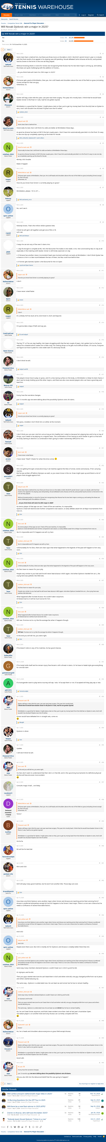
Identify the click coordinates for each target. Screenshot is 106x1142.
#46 (103, 953)
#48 (103, 1020)
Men (57, 15)
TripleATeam (96, 1121)
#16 (103, 357)
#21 (103, 448)
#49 (103, 1038)
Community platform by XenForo (53, 1140)
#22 (103, 465)
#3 (103, 94)
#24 (103, 520)
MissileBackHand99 (94, 1114)
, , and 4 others (31, 138)
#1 (103, 53)
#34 (103, 728)
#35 (103, 745)
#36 (103, 762)
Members (32, 15)
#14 (103, 322)
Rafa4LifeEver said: (23, 172)
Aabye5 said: (22, 121)
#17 (103, 374)
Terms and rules (77, 1136)
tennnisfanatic (96, 1102)
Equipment (46, 15)
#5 (103, 143)
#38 (103, 799)
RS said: (20, 1067)
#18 (103, 392)
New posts (4, 19)
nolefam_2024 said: (24, 541)
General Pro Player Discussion (29, 1096)
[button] (25, 15)
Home (100, 1136)
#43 (103, 898)
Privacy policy (87, 1136)
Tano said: (21, 524)
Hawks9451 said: (23, 1025)
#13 (103, 305)
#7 (103, 187)
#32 (103, 679)
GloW (8, 1115)
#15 (103, 340)
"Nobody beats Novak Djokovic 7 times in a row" (26, 1119)
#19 (103, 409)
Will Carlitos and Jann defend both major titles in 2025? (29, 1093)
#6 (103, 168)
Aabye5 (5, 30)
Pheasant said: (22, 700)
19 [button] (63, 38)
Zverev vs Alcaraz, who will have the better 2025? (27, 1113)
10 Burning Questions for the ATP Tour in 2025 (26, 1100)
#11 (103, 270)
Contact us (67, 1136)
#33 (103, 696)
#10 (103, 241)
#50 (103, 1062)
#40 (103, 846)
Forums (6, 15)
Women (67, 15)
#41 (103, 863)
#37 (103, 782)
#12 (103, 288)
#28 (103, 608)
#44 (103, 915)
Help (94, 1136)
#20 (103, 431)
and (25, 199)
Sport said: (21, 452)
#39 (103, 821)
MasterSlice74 (96, 1095)
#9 (103, 222)
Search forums (13, 19)
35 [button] (63, 41)
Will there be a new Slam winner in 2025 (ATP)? (26, 1106)
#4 (103, 117)
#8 (103, 205)
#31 (103, 662)
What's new (19, 15)
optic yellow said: (23, 919)
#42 (103, 880)
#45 (103, 936)
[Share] (100, 53)
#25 (103, 537)
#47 (103, 988)
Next (8, 50)
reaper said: (21, 274)
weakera (9, 1121)
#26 (103, 558)
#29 (103, 625)
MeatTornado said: (23, 147)
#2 (103, 77)
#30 (103, 644)
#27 (103, 580)
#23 (103, 483)
